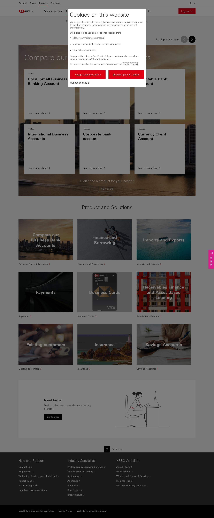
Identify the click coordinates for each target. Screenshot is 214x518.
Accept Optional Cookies (88, 74)
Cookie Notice (130, 63)
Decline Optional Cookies (126, 74)
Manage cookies (78, 83)
